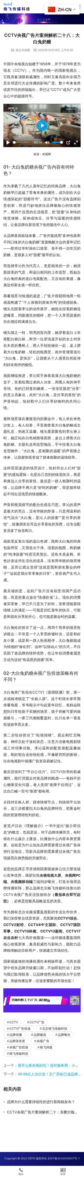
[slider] (21, 142)
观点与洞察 (23, 50)
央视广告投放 (18, 1047)
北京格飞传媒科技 (54, 1028)
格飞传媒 (46, 1047)
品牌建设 (40, 1035)
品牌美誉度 (17, 1041)
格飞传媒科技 (18, 1053)
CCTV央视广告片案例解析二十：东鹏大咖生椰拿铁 (44, 1112)
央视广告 (43, 1041)
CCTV (13, 1022)
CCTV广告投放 (19, 1028)
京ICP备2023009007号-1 (63, 1158)
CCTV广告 (37, 1022)
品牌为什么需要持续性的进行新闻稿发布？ (41, 1102)
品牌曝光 (64, 1035)
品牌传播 (15, 1035)
